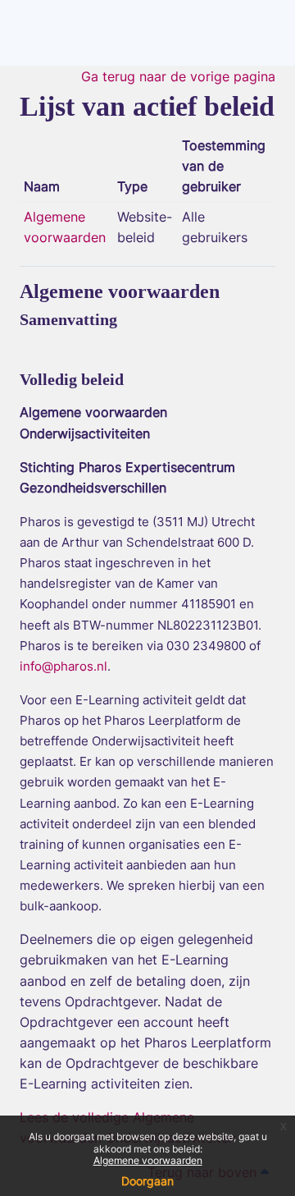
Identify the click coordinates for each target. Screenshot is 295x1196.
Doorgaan (147, 1181)
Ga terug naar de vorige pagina (178, 76)
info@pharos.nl (63, 666)
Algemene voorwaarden (147, 1160)
